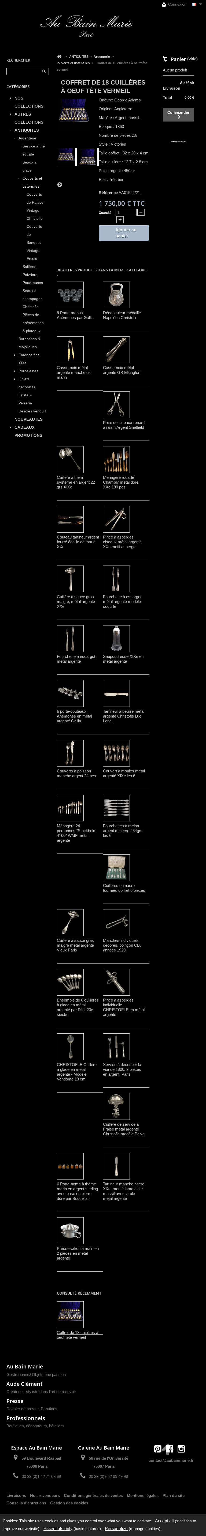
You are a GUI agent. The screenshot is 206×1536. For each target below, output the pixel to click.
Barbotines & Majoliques (29, 343)
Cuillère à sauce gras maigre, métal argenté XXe (76, 601)
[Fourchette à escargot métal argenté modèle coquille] (116, 579)
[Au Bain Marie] (86, 26)
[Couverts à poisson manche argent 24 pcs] (70, 753)
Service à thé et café (34, 150)
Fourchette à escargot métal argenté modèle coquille (122, 601)
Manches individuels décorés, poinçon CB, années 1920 (122, 945)
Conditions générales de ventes (93, 1495)
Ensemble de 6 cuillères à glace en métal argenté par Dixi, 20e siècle (78, 1007)
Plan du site (174, 1495)
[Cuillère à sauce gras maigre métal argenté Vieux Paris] (70, 922)
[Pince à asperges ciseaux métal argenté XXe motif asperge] (116, 519)
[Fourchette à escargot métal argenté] (70, 638)
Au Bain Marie (24, 1366)
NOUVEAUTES (28, 419)
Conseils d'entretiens (26, 1503)
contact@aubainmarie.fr (171, 1460)
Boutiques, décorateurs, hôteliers (35, 1426)
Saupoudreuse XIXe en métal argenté (123, 658)
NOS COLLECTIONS (28, 102)
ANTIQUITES (26, 130)
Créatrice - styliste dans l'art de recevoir (41, 1391)
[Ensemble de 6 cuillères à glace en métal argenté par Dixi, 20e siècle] (70, 982)
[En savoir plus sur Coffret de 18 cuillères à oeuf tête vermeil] (70, 1314)
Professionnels (25, 1418)
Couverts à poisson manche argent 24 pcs (76, 773)
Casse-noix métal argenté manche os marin (74, 372)
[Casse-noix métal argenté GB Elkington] (116, 349)
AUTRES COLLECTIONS (28, 118)
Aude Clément (24, 1383)
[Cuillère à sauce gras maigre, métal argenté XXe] (70, 579)
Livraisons (16, 1495)
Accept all (164, 1521)
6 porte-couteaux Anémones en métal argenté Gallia (74, 716)
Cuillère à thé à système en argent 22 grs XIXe (76, 482)
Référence (108, 192)
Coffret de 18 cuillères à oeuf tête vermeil (77, 1335)
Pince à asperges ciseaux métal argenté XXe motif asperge (122, 542)
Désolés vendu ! (32, 411)
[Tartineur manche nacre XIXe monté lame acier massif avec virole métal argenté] (116, 1166)
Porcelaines (28, 371)
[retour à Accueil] (59, 57)
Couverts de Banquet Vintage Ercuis (34, 243)
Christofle (31, 307)
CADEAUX (24, 427)
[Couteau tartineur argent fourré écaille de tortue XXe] (70, 519)
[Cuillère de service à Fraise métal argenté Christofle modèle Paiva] (116, 1106)
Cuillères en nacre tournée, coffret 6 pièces (124, 888)
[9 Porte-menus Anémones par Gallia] (70, 295)
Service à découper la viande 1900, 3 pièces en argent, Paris (122, 1069)
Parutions (49, 1408)
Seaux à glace (29, 166)
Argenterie (27, 138)
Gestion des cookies (69, 1503)
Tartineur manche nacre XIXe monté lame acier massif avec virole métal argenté (123, 1191)
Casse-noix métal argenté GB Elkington (121, 370)
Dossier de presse (22, 1408)
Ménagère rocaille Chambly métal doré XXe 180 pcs (120, 482)
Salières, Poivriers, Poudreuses (33, 275)
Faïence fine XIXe (29, 359)
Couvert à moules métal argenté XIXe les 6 (124, 773)
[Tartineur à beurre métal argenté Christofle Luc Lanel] (116, 693)
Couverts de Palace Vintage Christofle (35, 206)
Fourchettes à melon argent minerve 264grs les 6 (122, 831)
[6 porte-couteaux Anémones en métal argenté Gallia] (70, 693)
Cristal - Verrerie (25, 399)
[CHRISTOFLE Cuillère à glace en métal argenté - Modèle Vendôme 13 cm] (70, 1046)
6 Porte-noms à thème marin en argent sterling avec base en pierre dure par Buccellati (77, 1191)
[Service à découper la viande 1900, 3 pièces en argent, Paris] (116, 1046)
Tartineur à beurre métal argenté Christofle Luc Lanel (123, 716)
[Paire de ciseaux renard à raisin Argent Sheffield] (116, 404)
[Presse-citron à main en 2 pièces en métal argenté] (70, 1230)
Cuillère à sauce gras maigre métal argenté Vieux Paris (75, 945)
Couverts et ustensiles (32, 182)
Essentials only (57, 1528)
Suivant (59, 184)
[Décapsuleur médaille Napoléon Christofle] (116, 295)
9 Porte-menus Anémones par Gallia (75, 315)
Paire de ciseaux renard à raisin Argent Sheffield (124, 425)
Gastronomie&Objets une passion (36, 1374)
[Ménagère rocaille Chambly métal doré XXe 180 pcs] (116, 459)
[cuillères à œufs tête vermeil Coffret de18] (67, 157)
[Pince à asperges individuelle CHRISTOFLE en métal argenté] (116, 982)
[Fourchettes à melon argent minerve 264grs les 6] (116, 808)
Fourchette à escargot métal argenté (76, 658)
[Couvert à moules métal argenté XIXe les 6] (116, 753)
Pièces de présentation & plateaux (33, 323)
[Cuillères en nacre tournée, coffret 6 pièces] (116, 867)
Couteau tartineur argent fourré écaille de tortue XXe (78, 542)
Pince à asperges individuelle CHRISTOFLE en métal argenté (124, 1007)
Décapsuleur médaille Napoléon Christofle (122, 315)
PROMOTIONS (28, 435)
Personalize (116, 1528)
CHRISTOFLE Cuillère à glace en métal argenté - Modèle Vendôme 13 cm (77, 1071)
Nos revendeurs (45, 1495)
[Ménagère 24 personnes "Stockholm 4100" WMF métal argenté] (70, 808)
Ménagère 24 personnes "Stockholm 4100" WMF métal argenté (77, 833)
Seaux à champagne (33, 295)
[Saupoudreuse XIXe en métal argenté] (116, 638)
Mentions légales (143, 1495)
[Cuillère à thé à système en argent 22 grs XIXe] (70, 459)
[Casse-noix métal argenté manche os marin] (70, 349)
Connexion (176, 4)
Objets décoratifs (27, 383)
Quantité (105, 213)
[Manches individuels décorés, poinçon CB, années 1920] (116, 922)
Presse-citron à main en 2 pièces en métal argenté (78, 1253)
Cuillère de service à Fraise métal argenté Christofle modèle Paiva (124, 1129)
